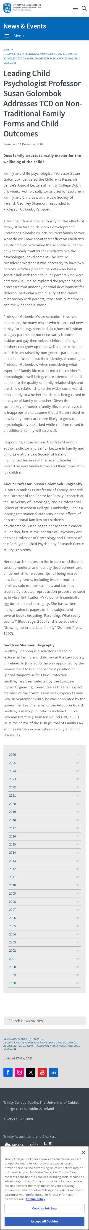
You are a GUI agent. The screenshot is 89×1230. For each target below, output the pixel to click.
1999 (12, 975)
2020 (12, 803)
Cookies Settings (44, 1208)
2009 (12, 893)
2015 (12, 844)
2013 (12, 861)
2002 (12, 950)
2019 (12, 811)
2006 (12, 918)
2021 (12, 795)
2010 (12, 885)
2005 (12, 926)
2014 (12, 852)
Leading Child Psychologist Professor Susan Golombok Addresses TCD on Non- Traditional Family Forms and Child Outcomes (41, 58)
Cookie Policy (35, 1199)
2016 (12, 836)
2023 (12, 779)
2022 (12, 787)
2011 (12, 877)
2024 (12, 771)
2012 (12, 869)
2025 (12, 763)
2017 (12, 828)
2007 (12, 909)
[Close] (84, 1152)
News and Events (15, 1039)
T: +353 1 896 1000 (18, 1119)
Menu (19, 35)
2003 (12, 942)
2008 (6, 49)
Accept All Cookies (44, 1221)
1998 (12, 983)
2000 (12, 967)
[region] (44, 1188)
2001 (12, 958)
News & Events (24, 25)
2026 (12, 754)
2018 (12, 820)
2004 (12, 934)
